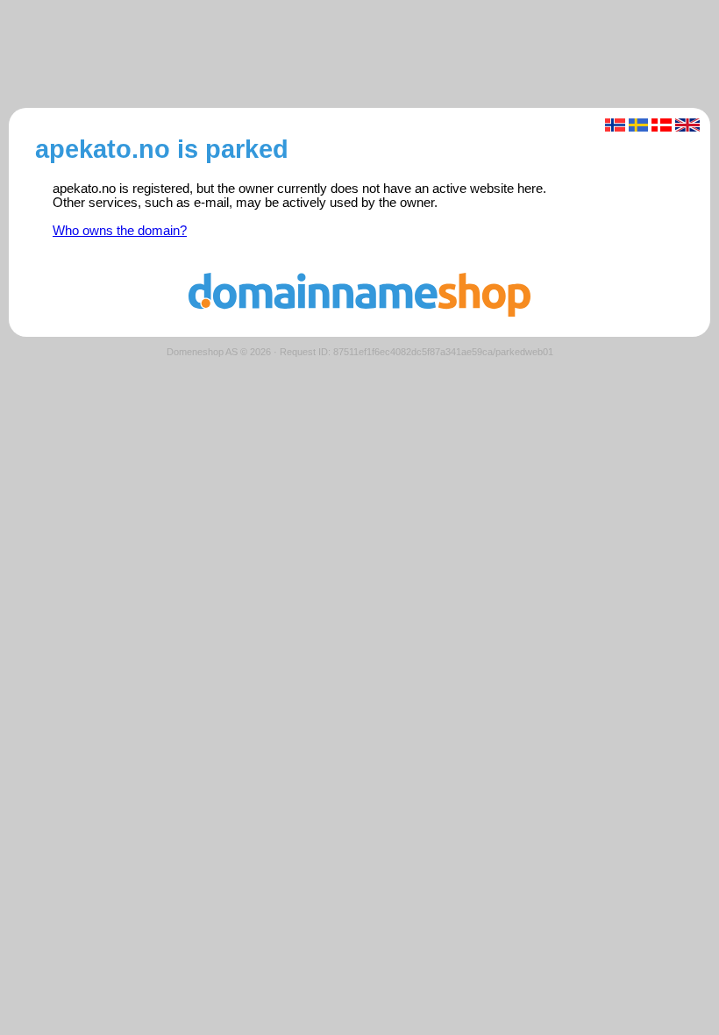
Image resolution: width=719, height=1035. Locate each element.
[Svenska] (639, 125)
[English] (688, 125)
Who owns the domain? (120, 231)
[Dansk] (661, 125)
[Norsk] (615, 125)
